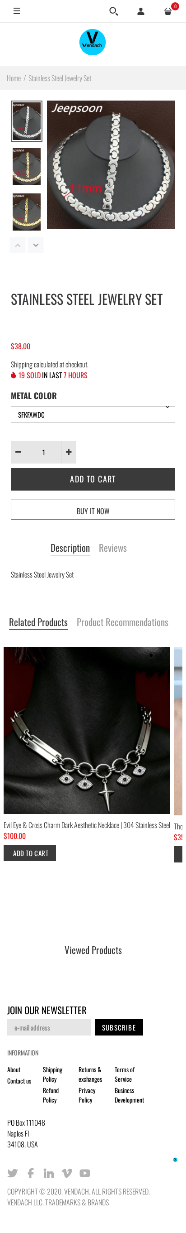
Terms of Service (125, 1074)
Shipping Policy (52, 1074)
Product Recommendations (122, 622)
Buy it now (93, 511)
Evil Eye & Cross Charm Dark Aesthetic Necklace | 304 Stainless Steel (87, 824)
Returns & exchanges (90, 1074)
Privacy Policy (87, 1094)
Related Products (38, 622)
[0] (167, 11)
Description (70, 548)
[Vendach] (93, 44)
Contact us (19, 1080)
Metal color (34, 395)
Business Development (129, 1094)
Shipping (22, 364)
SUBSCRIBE (119, 1027)
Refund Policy (51, 1094)
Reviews (113, 548)
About (13, 1069)
